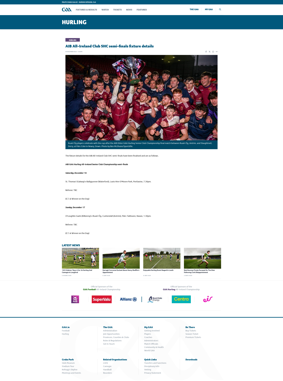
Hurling (65, 333)
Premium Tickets (193, 337)
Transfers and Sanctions (155, 362)
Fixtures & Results (86, 9)
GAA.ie (66, 327)
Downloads (191, 359)
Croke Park (68, 359)
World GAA (149, 350)
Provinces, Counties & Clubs (116, 337)
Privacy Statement (152, 372)
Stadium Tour (68, 366)
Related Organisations (115, 359)
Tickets (117, 9)
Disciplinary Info (151, 366)
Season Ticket (191, 333)
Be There (190, 327)
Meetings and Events (71, 372)
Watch (105, 9)
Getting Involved (152, 330)
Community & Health (154, 347)
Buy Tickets (190, 330)
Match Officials (151, 343)
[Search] (220, 9)
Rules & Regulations (112, 340)
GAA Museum (68, 362)
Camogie (107, 366)
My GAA (209, 9)
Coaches (148, 337)
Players (147, 333)
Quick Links (150, 359)
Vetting (147, 369)
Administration (110, 330)
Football (66, 330)
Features (142, 9)
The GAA (194, 9)
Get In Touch (109, 343)
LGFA (105, 362)
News (129, 9)
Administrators (151, 340)
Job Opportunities (111, 333)
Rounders (107, 372)
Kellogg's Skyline (69, 369)
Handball (107, 369)
